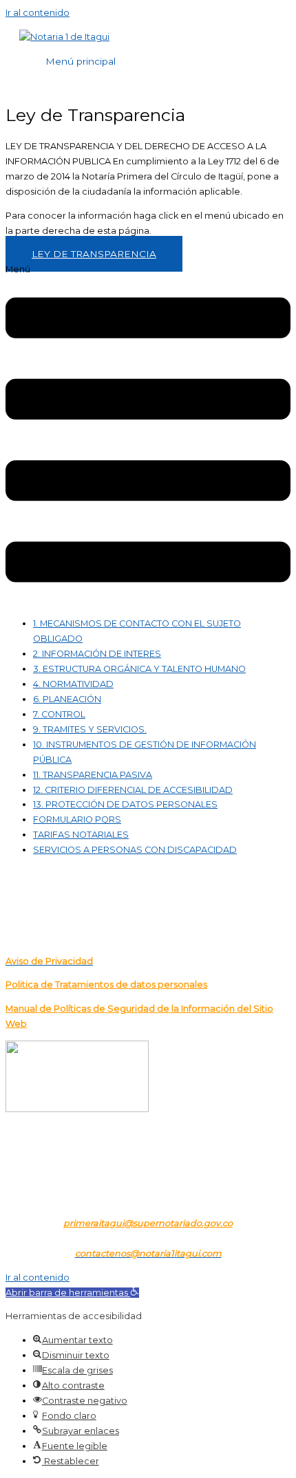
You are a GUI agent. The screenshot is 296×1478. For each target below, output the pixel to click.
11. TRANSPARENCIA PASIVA (92, 775)
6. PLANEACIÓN (67, 699)
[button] (148, 434)
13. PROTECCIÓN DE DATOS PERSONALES (125, 804)
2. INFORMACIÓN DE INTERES (97, 654)
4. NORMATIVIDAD (73, 684)
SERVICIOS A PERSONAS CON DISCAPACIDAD (135, 850)
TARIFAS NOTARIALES (81, 834)
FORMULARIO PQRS (77, 819)
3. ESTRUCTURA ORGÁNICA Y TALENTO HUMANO (139, 669)
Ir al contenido (38, 13)
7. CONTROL (59, 714)
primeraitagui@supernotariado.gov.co (148, 1223)
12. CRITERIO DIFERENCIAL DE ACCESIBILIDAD (133, 790)
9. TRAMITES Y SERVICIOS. (90, 729)
